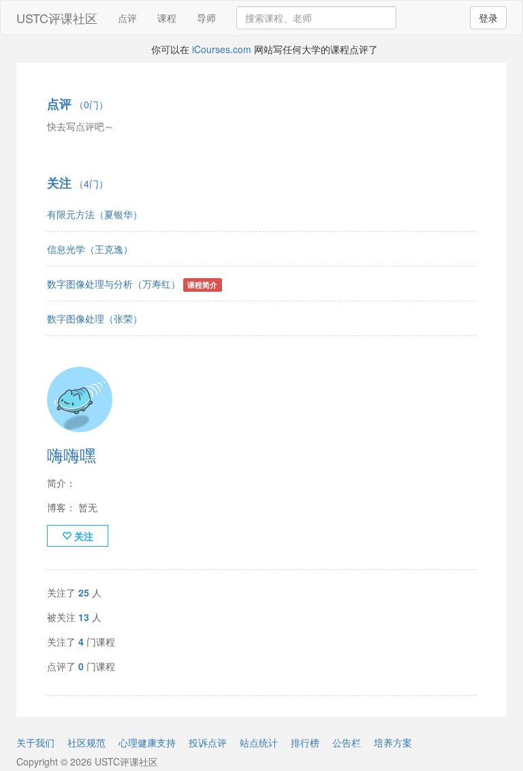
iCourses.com (221, 49)
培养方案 (393, 742)
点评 (127, 18)
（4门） (77, 183)
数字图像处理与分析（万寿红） (113, 283)
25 (83, 592)
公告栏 (346, 742)
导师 (206, 18)
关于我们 (35, 742)
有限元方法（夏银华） (94, 214)
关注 (82, 536)
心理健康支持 (147, 742)
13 (83, 617)
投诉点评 (208, 742)
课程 (166, 18)
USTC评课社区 (56, 18)
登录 (488, 18)
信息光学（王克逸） (90, 249)
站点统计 (259, 742)
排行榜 (305, 742)
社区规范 (86, 742)
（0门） (77, 104)
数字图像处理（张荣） (94, 318)
